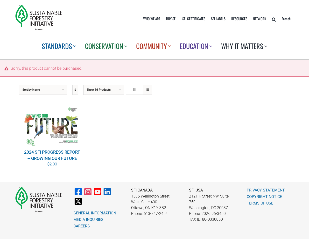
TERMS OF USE (260, 203)
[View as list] (147, 90)
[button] (274, 19)
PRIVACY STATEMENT (266, 190)
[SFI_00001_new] (38, 6)
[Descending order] (75, 90)
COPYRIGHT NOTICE (264, 196)
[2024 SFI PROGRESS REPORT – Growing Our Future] (52, 126)
